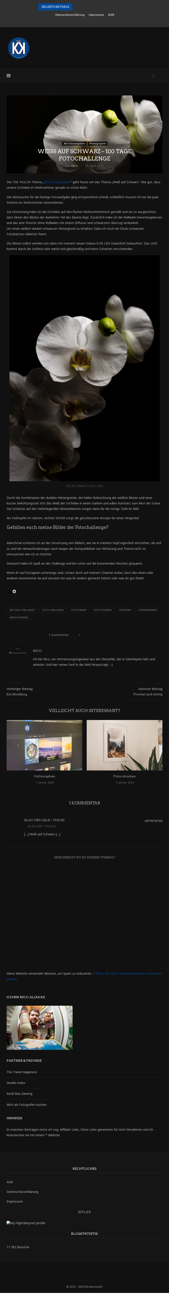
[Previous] (76, 6)
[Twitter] (76, 21)
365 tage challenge (22, 610)
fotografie (78, 610)
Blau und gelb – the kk (44, 820)
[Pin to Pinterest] (96, 635)
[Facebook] (70, 21)
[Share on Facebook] (87, 635)
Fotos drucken (124, 776)
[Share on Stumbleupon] (112, 635)
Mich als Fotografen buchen (27, 1104)
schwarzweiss (147, 610)
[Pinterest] (87, 21)
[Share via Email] (121, 635)
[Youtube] (99, 21)
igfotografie (103, 610)
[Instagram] (82, 21)
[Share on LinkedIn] (100, 635)
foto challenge (53, 610)
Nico (74, 166)
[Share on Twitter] (91, 635)
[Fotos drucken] (124, 745)
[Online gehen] (44, 745)
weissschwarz (18, 617)
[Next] (82, 6)
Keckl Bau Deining (19, 1093)
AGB (111, 14)
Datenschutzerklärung (69, 14)
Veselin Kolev (16, 1083)
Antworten (153, 821)
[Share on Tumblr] (104, 635)
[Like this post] (82, 635)
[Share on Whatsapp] (117, 635)
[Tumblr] (93, 21)
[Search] (160, 75)
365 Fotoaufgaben (57, 182)
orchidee (125, 610)
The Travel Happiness (22, 1072)
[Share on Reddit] (108, 635)
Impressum (96, 14)
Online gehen (44, 776)
